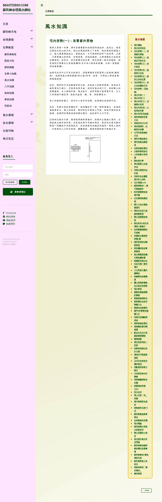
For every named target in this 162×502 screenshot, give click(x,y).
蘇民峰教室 (10, 54)
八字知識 (9, 86)
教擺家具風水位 (140, 260)
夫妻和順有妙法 (140, 151)
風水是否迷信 (140, 48)
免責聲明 (10, 223)
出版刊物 (8, 130)
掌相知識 (9, 99)
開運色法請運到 (140, 307)
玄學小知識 (10, 73)
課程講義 (9, 67)
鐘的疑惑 (138, 473)
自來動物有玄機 (140, 420)
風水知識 (9, 79)
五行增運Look (140, 182)
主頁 (5, 23)
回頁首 (147, 490)
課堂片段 (9, 60)
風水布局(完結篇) (141, 113)
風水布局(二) (139, 98)
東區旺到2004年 (141, 123)
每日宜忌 (8, 138)
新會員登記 (20, 191)
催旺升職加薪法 (140, 138)
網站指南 (10, 216)
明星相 (8, 105)
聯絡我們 (10, 220)
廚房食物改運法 (140, 323)
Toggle (42, 5)
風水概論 (138, 45)
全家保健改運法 (140, 148)
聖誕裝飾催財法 (140, 298)
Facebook (10, 212)
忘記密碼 (11, 182)
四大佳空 (138, 392)
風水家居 (138, 289)
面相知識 (9, 92)
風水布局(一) (139, 95)
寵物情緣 (138, 339)
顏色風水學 (139, 160)
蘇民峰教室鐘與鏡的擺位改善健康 (140, 448)
